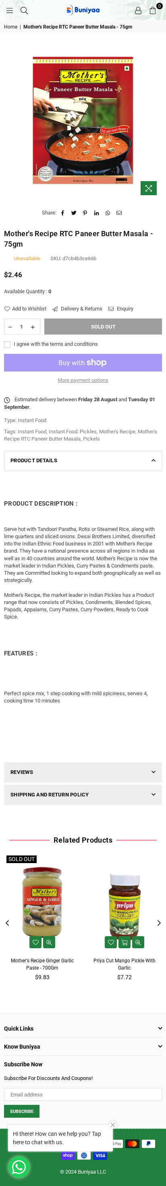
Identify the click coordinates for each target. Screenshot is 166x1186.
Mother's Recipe (117, 432)
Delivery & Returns (81, 309)
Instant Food (32, 432)
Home (10, 27)
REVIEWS (21, 772)
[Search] (24, 10)
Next (159, 923)
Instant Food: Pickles (73, 432)
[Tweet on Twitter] (74, 212)
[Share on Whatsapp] (108, 212)
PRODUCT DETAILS (33, 460)
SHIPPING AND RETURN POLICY (49, 795)
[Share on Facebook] (63, 212)
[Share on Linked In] (96, 212)
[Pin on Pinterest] (85, 212)
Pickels (91, 439)
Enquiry (124, 309)
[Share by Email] (119, 212)
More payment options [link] (83, 380)
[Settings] (138, 10)
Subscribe (21, 1111)
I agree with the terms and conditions (55, 344)
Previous (7, 923)
